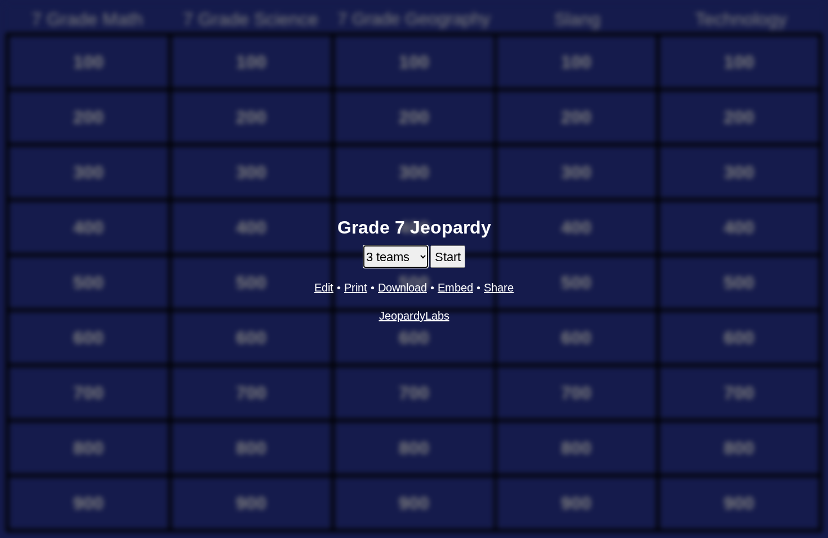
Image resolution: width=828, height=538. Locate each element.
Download (402, 287)
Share (499, 287)
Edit (323, 287)
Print (355, 287)
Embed (455, 287)
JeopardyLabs (414, 316)
